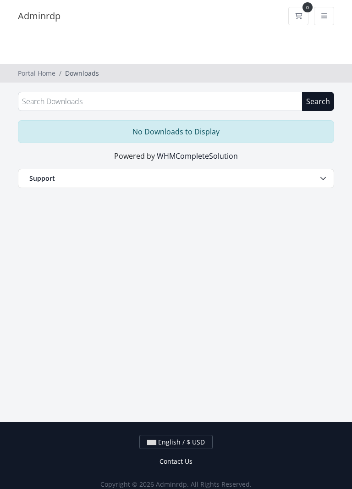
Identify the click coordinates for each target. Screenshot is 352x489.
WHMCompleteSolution (197, 156)
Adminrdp (39, 16)
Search (318, 101)
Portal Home (36, 73)
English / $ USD (180, 442)
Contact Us (176, 461)
